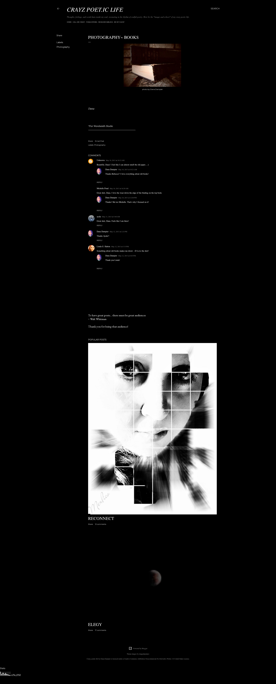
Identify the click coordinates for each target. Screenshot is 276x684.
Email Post (99, 141)
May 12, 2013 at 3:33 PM (120, 246)
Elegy (95, 624)
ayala (99, 216)
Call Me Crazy (79, 22)
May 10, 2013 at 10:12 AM (115, 160)
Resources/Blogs (105, 22)
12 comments (100, 524)
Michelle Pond (103, 188)
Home (69, 22)
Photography (63, 47)
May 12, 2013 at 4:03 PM (127, 255)
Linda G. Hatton (103, 246)
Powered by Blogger (140, 648)
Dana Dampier (111, 169)
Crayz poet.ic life (95, 9)
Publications (91, 22)
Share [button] (59, 35)
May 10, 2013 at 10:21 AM (127, 169)
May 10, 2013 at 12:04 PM (127, 197)
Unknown (101, 160)
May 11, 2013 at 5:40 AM (111, 216)
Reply (99, 182)
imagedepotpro (144, 654)
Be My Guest (119, 22)
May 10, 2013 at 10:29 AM (119, 188)
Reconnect (101, 518)
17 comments (100, 630)
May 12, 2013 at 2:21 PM (118, 231)
